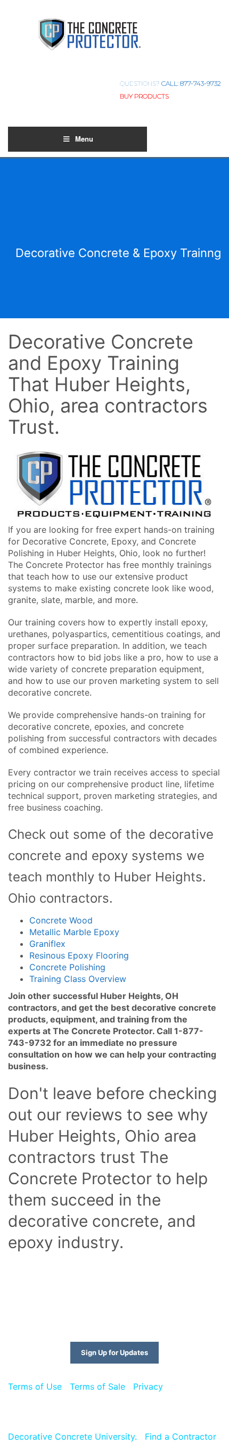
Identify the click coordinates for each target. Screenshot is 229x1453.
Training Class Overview (77, 978)
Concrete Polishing (67, 967)
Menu (84, 139)
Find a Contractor (180, 1436)
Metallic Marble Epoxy (74, 932)
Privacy (148, 1386)
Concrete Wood (61, 920)
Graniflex (47, 943)
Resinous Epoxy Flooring (79, 955)
